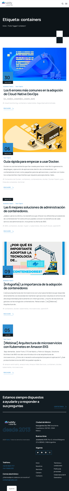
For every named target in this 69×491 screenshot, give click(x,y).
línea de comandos (10, 182)
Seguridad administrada (46, 103)
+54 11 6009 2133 (8, 468)
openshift (56, 226)
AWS (6, 226)
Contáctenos (59, 406)
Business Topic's (8, 86)
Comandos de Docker (13, 179)
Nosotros (39, 466)
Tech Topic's (19, 86)
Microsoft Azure (46, 226)
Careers (38, 473)
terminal (21, 182)
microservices (34, 309)
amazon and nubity (12, 364)
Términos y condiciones (58, 464)
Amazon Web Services (38, 364)
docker (45, 179)
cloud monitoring (11, 103)
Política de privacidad (57, 470)
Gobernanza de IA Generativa (60, 476)
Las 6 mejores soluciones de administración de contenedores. (34, 209)
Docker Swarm (54, 179)
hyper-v (27, 226)
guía (61, 179)
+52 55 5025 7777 (8, 466)
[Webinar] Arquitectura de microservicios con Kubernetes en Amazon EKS (33, 345)
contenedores (36, 179)
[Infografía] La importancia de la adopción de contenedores (33, 286)
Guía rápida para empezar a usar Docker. (31, 161)
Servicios (39, 469)
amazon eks (24, 364)
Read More (7, 108)
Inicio (37, 463)
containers (22, 103)
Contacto (39, 476)
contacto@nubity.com (10, 480)
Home (5, 26)
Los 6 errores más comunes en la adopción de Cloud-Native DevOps (33, 92)
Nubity (8, 440)
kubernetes (31, 103)
